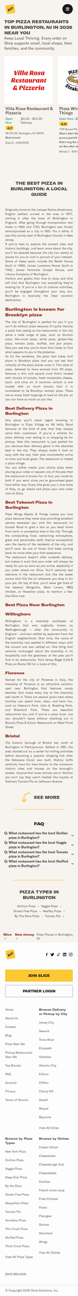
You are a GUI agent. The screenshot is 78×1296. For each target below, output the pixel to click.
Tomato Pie (13, 1212)
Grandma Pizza (15, 1220)
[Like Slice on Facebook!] (47, 955)
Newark (44, 1031)
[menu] (67, 9)
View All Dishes (49, 1252)
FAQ (8, 1074)
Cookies (44, 1182)
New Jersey (24, 934)
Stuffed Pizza (14, 1237)
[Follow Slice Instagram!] (71, 955)
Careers (10, 1027)
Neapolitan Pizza (16, 1203)
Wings (43, 1242)
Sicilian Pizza (14, 1160)
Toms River (46, 1040)
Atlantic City (47, 1065)
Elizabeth (45, 1048)
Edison (44, 1074)
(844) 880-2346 (15, 1274)
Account (10, 1083)
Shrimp (44, 1225)
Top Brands (13, 1065)
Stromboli (46, 1233)
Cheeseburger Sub (51, 1164)
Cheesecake (47, 1156)
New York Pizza (15, 1151)
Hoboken (45, 1057)
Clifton (44, 1083)
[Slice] (10, 9)
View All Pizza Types (19, 1257)
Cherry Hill (46, 1091)
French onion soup (52, 1190)
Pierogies (45, 1216)
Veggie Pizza (13, 1169)
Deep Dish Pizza (16, 1177)
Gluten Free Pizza (17, 1194)
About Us (11, 1018)
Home (9, 1010)
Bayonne (45, 1117)
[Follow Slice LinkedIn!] (65, 955)
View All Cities (49, 1128)
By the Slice (13, 1186)
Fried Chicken (48, 1199)
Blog (8, 1035)
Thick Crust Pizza (17, 1246)
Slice (7, 934)
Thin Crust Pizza (16, 1229)
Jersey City (46, 1022)
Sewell (43, 1100)
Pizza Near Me (15, 1044)
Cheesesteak (48, 1173)
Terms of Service (16, 1100)
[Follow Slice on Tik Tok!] (58, 955)
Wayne (43, 1108)
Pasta (43, 1207)
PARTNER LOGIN (39, 991)
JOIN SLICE (39, 975)
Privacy (10, 1091)
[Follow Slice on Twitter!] (52, 955)
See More (47, 797)
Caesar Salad (48, 1147)
